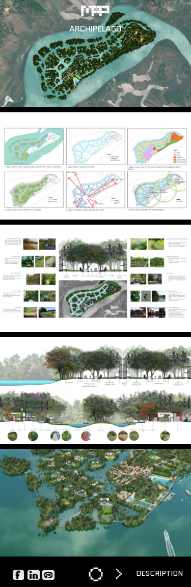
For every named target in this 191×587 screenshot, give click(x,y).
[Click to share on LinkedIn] (34, 574)
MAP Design (95, 10)
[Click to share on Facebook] (19, 574)
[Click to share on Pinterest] (48, 574)
